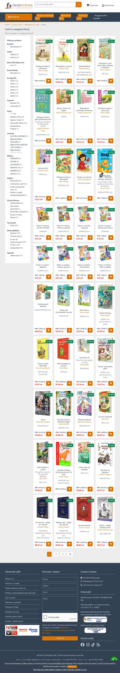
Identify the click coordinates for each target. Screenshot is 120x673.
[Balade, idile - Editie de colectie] (64, 507)
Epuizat (15, 233)
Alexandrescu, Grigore (15, 127)
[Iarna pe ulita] (43, 156)
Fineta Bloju (84, 365)
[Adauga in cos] (48, 81)
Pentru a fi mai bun (84, 177)
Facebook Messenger (91, 578)
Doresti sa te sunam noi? (92, 585)
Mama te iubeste (84, 420)
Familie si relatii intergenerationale (18, 194)
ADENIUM (15, 158)
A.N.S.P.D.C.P (86, 607)
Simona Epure (105, 70)
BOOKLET (62, 428)
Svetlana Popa (64, 68)
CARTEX (83, 531)
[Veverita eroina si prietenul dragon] (64, 403)
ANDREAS (15, 171)
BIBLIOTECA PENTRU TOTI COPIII (19, 146)
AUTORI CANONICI (19, 136)
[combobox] (55, 4)
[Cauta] (79, 4)
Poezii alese (84, 310)
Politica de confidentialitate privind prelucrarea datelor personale (58, 630)
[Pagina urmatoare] (70, 554)
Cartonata (15, 106)
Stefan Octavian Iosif (63, 113)
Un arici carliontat (105, 417)
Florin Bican (63, 368)
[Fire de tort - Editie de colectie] (43, 507)
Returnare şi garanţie (13, 602)
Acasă (7, 25)
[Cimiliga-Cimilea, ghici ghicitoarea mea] (43, 100)
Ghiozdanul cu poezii (64, 66)
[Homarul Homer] (84, 509)
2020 (14, 96)
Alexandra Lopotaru (84, 422)
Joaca (43, 420)
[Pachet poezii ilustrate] (43, 292)
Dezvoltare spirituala (19, 212)
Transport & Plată (11, 607)
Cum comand (10, 598)
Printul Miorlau (105, 313)
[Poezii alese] (84, 295)
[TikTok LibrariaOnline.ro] (93, 645)
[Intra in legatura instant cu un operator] (114, 660)
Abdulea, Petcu (17, 117)
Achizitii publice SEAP (13, 617)
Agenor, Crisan (17, 120)
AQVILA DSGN (103, 192)
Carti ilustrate (16, 203)
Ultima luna (16, 255)
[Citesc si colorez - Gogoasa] (84, 214)
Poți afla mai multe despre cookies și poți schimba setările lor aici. (60, 670)
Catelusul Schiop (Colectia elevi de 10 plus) (64, 472)
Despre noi (9, 579)
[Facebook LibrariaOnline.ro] (82, 645)
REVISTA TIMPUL (84, 183)
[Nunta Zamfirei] (84, 50)
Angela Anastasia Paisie (43, 130)
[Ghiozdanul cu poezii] (64, 50)
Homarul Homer (84, 525)
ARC (103, 74)
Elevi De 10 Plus (63, 483)
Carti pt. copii (17, 25)
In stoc (15, 245)
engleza (14, 54)
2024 (14, 84)
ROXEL (41, 74)
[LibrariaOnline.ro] (19, 5)
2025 (14, 81)
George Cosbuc (84, 68)
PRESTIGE (62, 480)
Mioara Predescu (105, 474)
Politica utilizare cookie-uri (15, 588)
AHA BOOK (16, 165)
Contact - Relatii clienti (14, 621)
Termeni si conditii (12, 583)
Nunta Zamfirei (84, 66)
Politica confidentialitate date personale (20, 593)
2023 (14, 87)
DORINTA (43, 231)
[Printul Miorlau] (105, 296)
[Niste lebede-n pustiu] (43, 452)
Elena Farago (43, 71)
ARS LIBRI (103, 534)
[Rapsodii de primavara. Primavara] (84, 96)
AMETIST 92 (16, 168)
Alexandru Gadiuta (43, 422)
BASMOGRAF (41, 135)
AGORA (14, 161)
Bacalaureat (16, 47)
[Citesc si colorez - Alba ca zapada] (105, 253)
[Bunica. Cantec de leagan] (64, 96)
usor (13, 65)
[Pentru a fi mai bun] (84, 160)
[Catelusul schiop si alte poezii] (43, 50)
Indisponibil (16, 248)
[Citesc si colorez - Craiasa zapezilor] (64, 253)
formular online (98, 625)
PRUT (103, 423)
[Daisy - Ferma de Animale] (105, 160)
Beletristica (15, 181)
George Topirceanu (84, 113)
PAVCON (103, 478)
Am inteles (72, 666)
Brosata (15, 103)
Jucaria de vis (84, 358)
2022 (14, 90)
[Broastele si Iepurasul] (105, 454)
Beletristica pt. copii (32, 25)
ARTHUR (41, 372)
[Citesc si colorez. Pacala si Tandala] (43, 214)
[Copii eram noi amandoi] (84, 452)
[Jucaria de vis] (84, 346)
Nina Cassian (105, 315)
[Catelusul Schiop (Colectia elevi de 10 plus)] (64, 454)
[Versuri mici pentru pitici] (105, 350)
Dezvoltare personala (15, 207)
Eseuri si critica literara (16, 216)
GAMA (63, 116)
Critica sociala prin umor (17, 188)
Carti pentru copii (18, 184)
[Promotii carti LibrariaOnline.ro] (88, 645)
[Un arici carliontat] (105, 402)
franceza (14, 57)
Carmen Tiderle (84, 528)
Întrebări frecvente (12, 612)
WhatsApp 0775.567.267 (93, 581)
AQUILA (15, 174)
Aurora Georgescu (84, 179)
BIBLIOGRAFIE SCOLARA (16, 140)
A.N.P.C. (96, 615)
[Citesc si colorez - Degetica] (43, 253)
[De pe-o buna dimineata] (43, 349)
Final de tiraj (16, 236)
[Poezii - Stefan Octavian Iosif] (105, 509)
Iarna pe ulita (43, 168)
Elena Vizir (105, 419)
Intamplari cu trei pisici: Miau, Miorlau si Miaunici (105, 65)
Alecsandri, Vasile (18, 123)
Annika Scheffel (63, 424)
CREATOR (62, 72)
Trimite (59, 638)
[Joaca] (43, 403)
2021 (14, 93)
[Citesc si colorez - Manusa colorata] (64, 214)
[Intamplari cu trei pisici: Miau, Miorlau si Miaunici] (105, 48)
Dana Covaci (105, 188)
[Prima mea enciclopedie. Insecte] (64, 295)
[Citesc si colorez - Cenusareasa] (84, 253)
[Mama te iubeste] (84, 403)
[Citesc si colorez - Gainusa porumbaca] (105, 214)
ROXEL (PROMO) (41, 310)
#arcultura (15, 73)
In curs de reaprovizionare (18, 241)
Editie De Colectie (42, 538)
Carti (14, 225)
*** (13, 114)
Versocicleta (43, 374)
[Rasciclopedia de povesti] (64, 349)
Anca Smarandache (43, 368)
